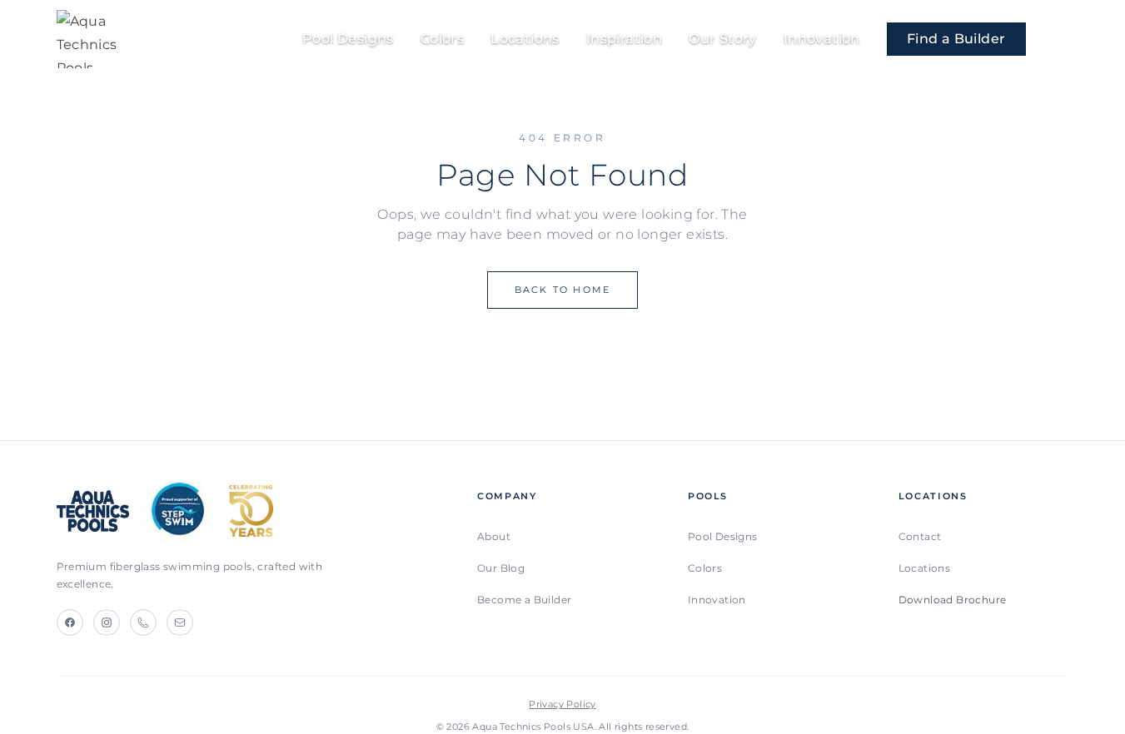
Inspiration (624, 39)
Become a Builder (524, 599)
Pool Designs (348, 39)
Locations (525, 39)
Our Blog (501, 568)
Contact (920, 536)
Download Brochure (953, 599)
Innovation (822, 39)
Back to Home (562, 289)
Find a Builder (956, 39)
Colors (442, 39)
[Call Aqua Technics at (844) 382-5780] (1061, 39)
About (493, 536)
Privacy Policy (562, 704)
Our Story (723, 39)
